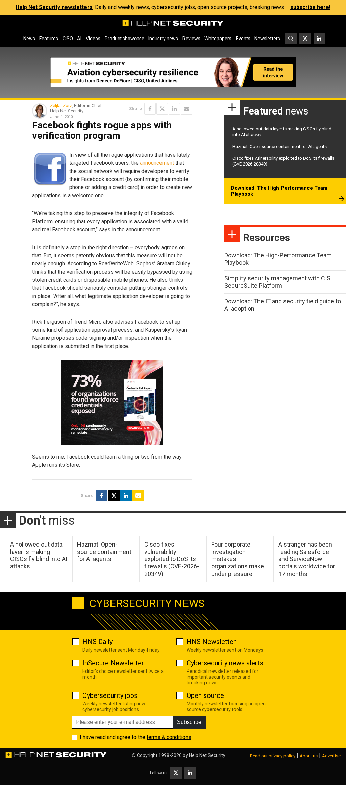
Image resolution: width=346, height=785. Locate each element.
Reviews (191, 38)
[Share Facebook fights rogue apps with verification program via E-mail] (186, 109)
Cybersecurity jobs (110, 695)
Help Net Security (207, 755)
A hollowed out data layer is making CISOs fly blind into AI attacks (38, 555)
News (29, 38)
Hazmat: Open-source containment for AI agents (279, 146)
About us (309, 755)
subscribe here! (310, 7)
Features (48, 38)
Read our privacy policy (272, 755)
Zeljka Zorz (61, 105)
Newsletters (267, 38)
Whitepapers (217, 38)
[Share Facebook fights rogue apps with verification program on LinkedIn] (174, 109)
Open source (205, 695)
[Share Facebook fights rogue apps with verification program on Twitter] (162, 109)
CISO (68, 38)
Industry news (163, 38)
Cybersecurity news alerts (225, 663)
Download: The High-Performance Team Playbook (279, 191)
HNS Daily (97, 642)
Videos (93, 38)
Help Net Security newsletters (54, 7)
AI (79, 38)
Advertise (331, 755)
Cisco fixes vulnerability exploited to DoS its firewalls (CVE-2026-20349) (171, 559)
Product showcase (124, 38)
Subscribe (189, 722)
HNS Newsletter (211, 642)
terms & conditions (169, 737)
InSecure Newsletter (113, 663)
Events (243, 38)
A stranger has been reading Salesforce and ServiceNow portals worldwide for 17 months (306, 559)
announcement (157, 163)
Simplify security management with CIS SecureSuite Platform (277, 282)
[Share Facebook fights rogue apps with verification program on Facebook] (150, 109)
